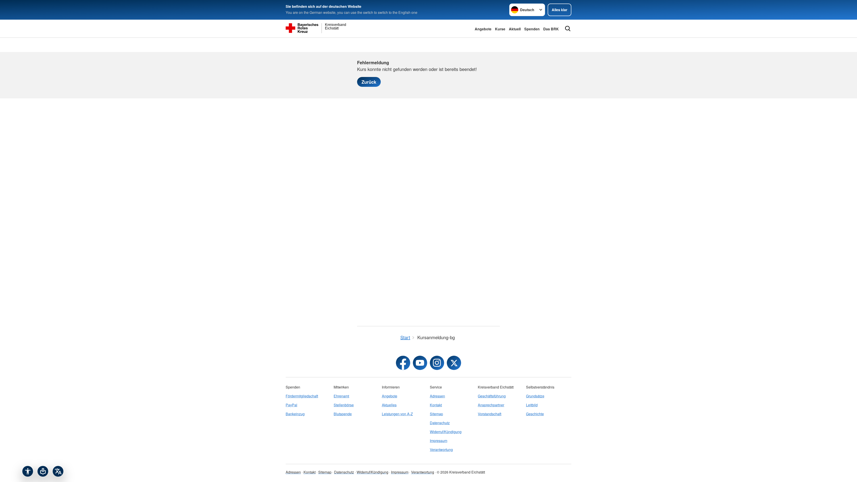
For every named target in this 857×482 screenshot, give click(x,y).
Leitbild (532, 404)
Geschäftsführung (492, 396)
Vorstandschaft (489, 413)
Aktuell (515, 28)
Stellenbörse (344, 404)
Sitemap (436, 413)
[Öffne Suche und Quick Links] (567, 28)
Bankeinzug (295, 413)
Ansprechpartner (491, 404)
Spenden (532, 28)
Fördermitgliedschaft (302, 396)
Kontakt (436, 404)
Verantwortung (441, 449)
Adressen (437, 396)
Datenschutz (440, 422)
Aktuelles (389, 404)
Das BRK (551, 28)
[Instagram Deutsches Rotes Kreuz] (437, 363)
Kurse (500, 28)
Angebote (483, 28)
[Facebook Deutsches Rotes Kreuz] (403, 363)
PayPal (291, 404)
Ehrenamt (341, 396)
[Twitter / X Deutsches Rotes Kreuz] (454, 363)
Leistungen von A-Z (397, 413)
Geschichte (535, 413)
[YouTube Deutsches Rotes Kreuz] (420, 363)
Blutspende (343, 413)
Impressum (438, 440)
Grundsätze (535, 396)
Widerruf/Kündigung (446, 431)
